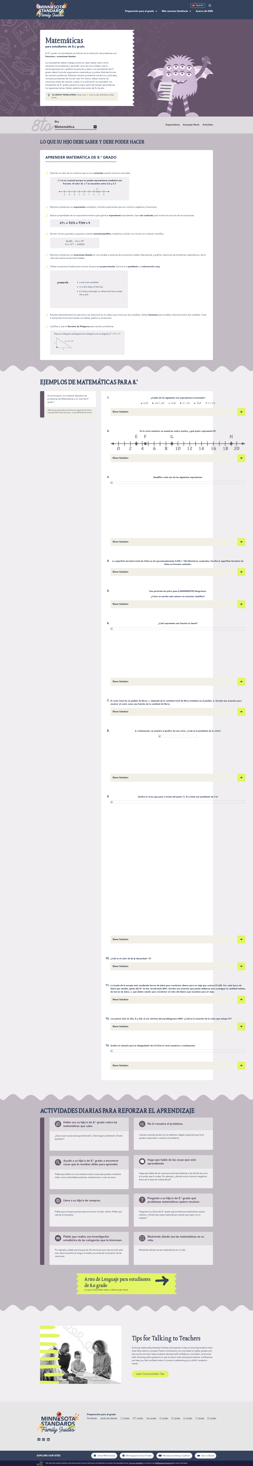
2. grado (138, 1418)
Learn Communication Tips (150, 1374)
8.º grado (211, 1418)
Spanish (199, 5)
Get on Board (207, 1456)
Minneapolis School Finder (139, 1456)
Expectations (173, 125)
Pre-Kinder (92, 1418)
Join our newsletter (136, 1463)
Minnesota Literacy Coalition (176, 1456)
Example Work (191, 125)
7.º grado (199, 1418)
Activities (208, 125)
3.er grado (151, 1418)
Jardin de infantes (108, 1418)
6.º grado (187, 1418)
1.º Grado (125, 1418)
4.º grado (163, 1418)
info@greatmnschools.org (164, 1463)
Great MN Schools (106, 1456)
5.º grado (175, 1418)
